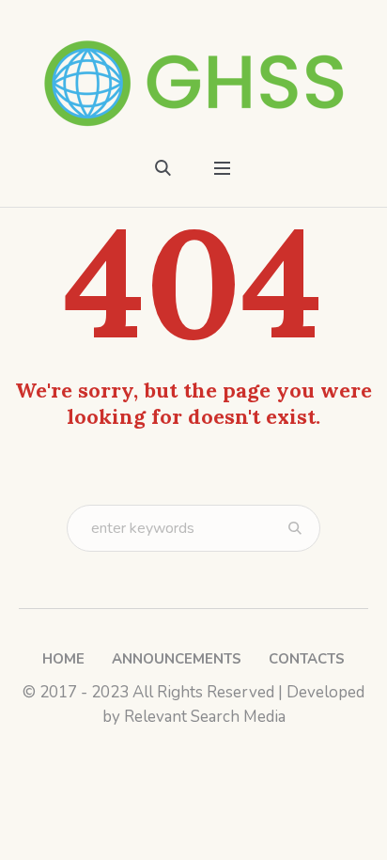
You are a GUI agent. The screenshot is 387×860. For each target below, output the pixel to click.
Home (63, 658)
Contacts (307, 658)
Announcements (176, 658)
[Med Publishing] (194, 84)
